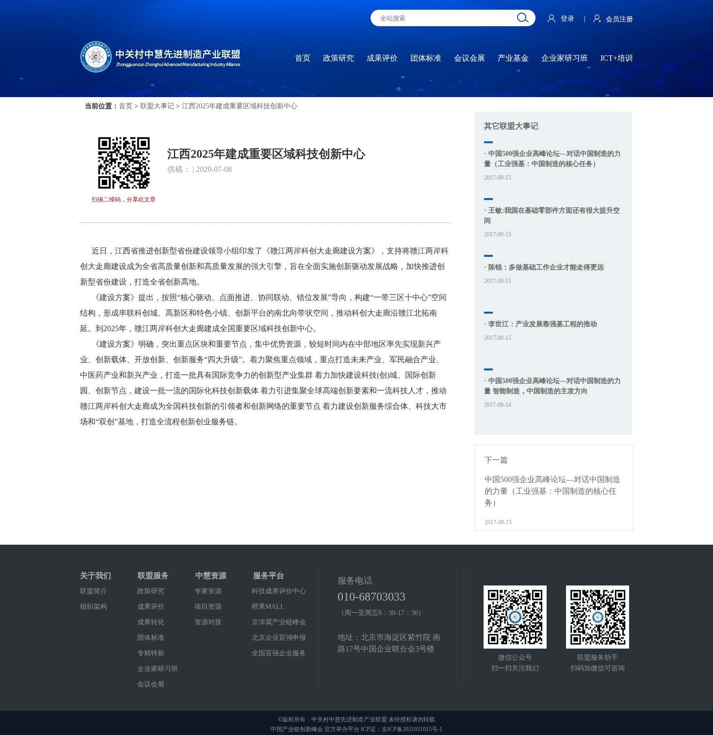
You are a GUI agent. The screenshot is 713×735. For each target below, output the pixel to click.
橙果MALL (268, 606)
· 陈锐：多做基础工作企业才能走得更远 (544, 267)
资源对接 (208, 622)
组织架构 (93, 606)
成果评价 (150, 606)
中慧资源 (211, 575)
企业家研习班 (157, 668)
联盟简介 (93, 591)
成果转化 (150, 622)
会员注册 (619, 19)
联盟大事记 (157, 106)
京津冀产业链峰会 (279, 622)
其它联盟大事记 (511, 126)
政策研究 (150, 591)
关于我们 (95, 575)
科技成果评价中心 (279, 591)
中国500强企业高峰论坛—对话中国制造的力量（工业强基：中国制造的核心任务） (552, 491)
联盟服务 (153, 575)
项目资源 (208, 606)
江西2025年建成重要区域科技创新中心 (239, 106)
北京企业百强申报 (279, 637)
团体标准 (150, 637)
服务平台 (268, 575)
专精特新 (150, 653)
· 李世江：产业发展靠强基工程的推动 (540, 324)
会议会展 (150, 684)
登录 (568, 18)
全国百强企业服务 (279, 653)
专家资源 (208, 591)
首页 (125, 106)
